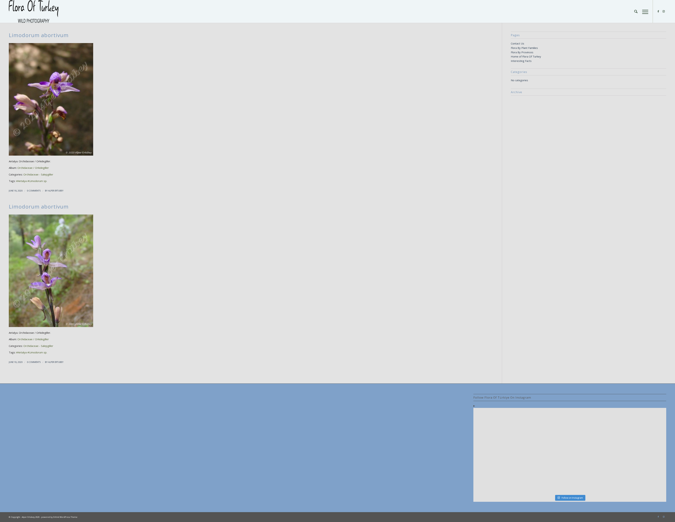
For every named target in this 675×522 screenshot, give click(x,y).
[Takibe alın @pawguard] (545, 478)
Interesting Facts (521, 61)
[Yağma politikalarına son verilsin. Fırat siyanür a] (642, 478)
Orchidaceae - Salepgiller (38, 174)
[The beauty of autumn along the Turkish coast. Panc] (594, 423)
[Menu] (644, 11)
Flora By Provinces (522, 52)
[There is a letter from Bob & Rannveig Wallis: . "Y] (497, 423)
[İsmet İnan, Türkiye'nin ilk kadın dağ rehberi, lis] (642, 423)
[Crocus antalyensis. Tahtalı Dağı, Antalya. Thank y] (497, 451)
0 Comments (34, 190)
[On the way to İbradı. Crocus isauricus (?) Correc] (545, 451)
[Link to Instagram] (663, 11)
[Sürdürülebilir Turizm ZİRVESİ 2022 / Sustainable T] (642, 451)
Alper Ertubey (55, 190)
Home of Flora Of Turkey (526, 56)
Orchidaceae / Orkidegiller (33, 167)
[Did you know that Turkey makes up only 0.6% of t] (545, 423)
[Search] (636, 11)
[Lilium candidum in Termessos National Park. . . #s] (594, 451)
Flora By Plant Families (524, 48)
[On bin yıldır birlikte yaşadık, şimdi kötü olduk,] (594, 478)
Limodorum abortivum (39, 35)
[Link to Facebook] (658, 11)
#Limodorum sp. (37, 181)
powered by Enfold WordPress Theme (59, 517)
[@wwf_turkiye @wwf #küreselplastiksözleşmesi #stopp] (497, 478)
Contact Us (517, 43)
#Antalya (21, 181)
